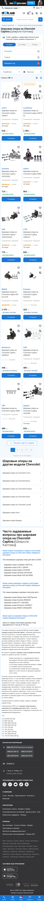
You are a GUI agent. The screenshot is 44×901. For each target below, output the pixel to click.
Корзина (39, 899)
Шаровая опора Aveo (11, 513)
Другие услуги (31, 812)
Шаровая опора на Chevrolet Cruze (16, 473)
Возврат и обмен (24, 809)
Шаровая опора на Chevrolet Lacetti (17, 505)
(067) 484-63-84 (12, 756)
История (11, 795)
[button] (7, 19)
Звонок (4, 899)
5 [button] (31, 450)
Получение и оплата (10, 809)
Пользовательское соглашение (14, 812)
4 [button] (26, 450)
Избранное (30, 899)
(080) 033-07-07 (12, 747)
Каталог (13, 899)
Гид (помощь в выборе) (11, 828)
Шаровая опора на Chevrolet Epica (16, 481)
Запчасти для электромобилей (13, 834)
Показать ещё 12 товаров (23, 443)
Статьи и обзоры (20, 825)
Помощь (23, 815)
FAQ (38, 812)
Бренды (30, 825)
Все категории (8, 825)
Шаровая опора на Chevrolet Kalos (16, 497)
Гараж (20, 898)
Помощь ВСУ (30, 834)
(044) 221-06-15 (12, 751)
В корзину (11, 138)
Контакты (30, 795)
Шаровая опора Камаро (12, 521)
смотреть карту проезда (14, 773)
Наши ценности (20, 795)
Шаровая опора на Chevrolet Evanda (17, 489)
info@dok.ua (10, 763)
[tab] (22, 51)
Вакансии (6, 798)
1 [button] (12, 450)
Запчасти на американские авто (14, 831)
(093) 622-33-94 (26, 756)
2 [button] (17, 450)
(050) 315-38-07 (26, 751)
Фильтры (30, 72)
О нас (5, 795)
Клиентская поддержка (11, 815)
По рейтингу (7, 72)
